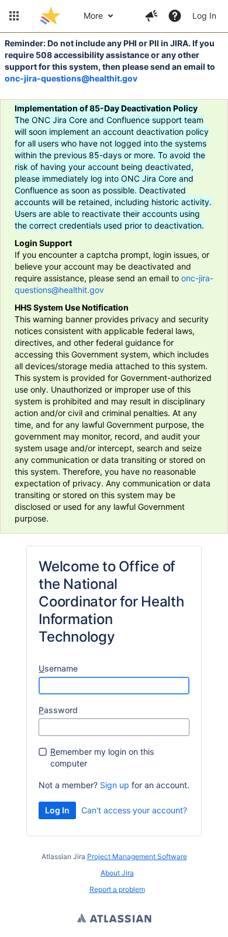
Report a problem (117, 889)
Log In (204, 16)
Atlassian (114, 919)
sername (58, 668)
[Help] (174, 15)
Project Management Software (137, 856)
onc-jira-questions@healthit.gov (71, 78)
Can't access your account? (134, 810)
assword (58, 710)
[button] (14, 16)
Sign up (114, 785)
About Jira (117, 872)
